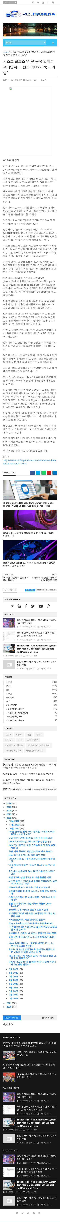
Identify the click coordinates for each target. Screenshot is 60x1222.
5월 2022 (14, 983)
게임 (8, 689)
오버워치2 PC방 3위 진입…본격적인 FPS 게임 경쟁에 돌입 (31, 914)
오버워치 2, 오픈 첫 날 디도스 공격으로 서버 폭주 (32, 933)
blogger (30, 590)
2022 (9, 817)
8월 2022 (14, 972)
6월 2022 (14, 980)
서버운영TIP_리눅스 (15, 720)
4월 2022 (14, 987)
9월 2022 (14, 969)
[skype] (53, 2)
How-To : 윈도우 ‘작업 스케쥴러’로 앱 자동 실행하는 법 (31, 846)
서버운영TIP (11, 705)
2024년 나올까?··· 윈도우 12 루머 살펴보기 (29, 887)
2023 (9, 814)
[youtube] (43, 2)
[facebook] (33, 2)
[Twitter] (33, 606)
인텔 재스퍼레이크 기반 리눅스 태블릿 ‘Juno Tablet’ (29, 904)
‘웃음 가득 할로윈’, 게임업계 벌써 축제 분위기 (30, 851)
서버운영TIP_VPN (14, 716)
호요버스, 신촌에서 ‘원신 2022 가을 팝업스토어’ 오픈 (31, 872)
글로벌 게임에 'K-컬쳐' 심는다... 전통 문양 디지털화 (32, 892)
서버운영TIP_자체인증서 (17, 712)
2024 (9, 810)
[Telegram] (12, 606)
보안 (8, 701)
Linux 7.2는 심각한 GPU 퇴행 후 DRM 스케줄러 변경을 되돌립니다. (28, 534)
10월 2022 (14, 828)
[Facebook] (26, 606)
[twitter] (38, 2)
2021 (9, 1003)
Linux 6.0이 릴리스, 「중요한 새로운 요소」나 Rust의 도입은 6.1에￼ (30, 944)
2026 (9, 803)
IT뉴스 (9, 686)
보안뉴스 (10, 697)
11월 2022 (14, 824)
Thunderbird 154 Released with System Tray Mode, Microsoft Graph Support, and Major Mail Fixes (28, 504)
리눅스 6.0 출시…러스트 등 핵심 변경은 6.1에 (30, 923)
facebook (51, 590)
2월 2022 (14, 994)
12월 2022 (14, 820)
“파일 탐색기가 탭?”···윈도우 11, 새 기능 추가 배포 (31, 866)
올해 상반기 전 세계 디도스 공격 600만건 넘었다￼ (31, 938)
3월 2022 (14, 991)
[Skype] (20, 606)
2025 (9, 806)
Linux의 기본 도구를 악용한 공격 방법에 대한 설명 (31, 860)
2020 (9, 1006)
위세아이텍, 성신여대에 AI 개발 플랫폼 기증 (29, 877)
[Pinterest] (48, 606)
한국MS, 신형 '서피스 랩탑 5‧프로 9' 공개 (28, 909)
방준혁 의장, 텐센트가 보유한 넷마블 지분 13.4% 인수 (28, 774)
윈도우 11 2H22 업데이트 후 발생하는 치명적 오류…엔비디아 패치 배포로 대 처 (31, 950)
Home (6, 51)
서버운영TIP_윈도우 (15, 709)
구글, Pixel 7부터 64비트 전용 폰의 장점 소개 (30, 837)
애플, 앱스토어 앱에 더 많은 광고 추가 (26, 854)
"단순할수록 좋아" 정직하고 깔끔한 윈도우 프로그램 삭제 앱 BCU (32, 928)
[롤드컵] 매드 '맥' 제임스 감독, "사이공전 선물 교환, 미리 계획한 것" (32, 957)
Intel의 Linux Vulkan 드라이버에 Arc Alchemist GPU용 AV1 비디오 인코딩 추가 (29, 564)
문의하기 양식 (48, 1018)
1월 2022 (14, 998)
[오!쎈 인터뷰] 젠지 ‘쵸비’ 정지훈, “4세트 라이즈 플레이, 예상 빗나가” (31, 832)
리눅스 (13, 51)
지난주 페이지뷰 (12, 1018)
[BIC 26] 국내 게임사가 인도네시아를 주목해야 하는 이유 (29, 789)
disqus (40, 590)
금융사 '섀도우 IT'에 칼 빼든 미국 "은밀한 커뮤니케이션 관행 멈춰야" (32, 963)
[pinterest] (48, 2)
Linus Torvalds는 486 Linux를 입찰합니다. (30, 841)
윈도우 (9, 682)
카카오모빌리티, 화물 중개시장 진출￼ (26, 919)
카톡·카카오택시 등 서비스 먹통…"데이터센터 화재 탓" (31, 898)
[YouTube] (41, 606)
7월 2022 (14, 976)
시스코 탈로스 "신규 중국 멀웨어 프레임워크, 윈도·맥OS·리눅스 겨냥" (32, 882)
